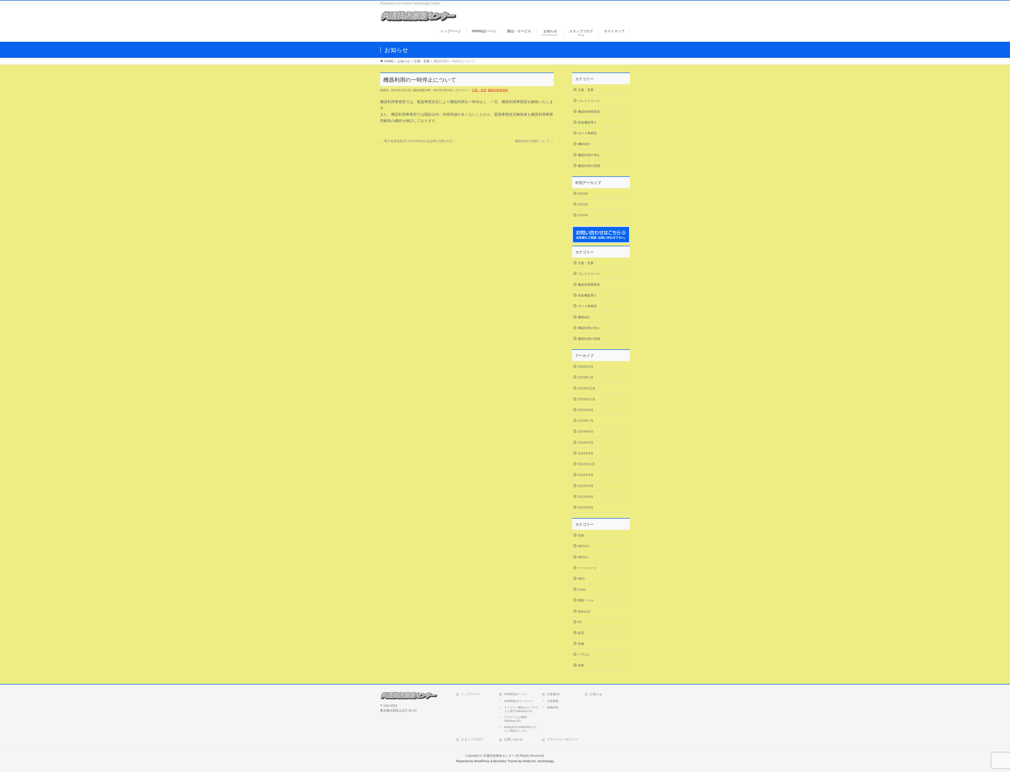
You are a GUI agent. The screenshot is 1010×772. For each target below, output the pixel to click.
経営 (581, 633)
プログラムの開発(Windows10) (515, 718)
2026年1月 (585, 377)
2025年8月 (585, 410)
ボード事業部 (587, 133)
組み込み (584, 611)
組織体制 (552, 707)
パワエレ (584, 654)
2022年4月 (585, 475)
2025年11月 (586, 399)
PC (580, 622)
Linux (582, 589)
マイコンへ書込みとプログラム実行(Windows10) (521, 709)
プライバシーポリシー (562, 739)
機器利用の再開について (534, 141)
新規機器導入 (587, 122)
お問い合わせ (513, 739)
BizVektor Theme (505, 761)
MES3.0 (583, 546)
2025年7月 (585, 421)
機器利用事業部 (498, 90)
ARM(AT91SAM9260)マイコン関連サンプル (520, 728)
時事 (581, 665)
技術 (581, 535)
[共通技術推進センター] (418, 19)
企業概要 (552, 701)
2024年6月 (585, 431)
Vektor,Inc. (530, 761)
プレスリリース (589, 101)
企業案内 (553, 694)
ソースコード (587, 568)
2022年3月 (585, 486)
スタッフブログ (472, 739)
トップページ (470, 694)
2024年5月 (585, 442)
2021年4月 (585, 497)
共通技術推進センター (499, 756)
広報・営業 (479, 90)
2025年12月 (586, 388)
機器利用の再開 (589, 166)
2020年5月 (585, 507)
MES (581, 579)
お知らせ (596, 694)
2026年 (583, 194)
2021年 (583, 204)
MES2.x (583, 557)
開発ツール (586, 600)
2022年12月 (586, 464)
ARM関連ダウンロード (518, 701)
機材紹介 (584, 144)
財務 (581, 644)
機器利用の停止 (589, 155)
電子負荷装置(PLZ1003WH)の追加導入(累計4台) (416, 141)
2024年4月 (585, 453)
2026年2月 (585, 367)
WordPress (482, 761)
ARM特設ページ (515, 694)
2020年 (583, 215)
